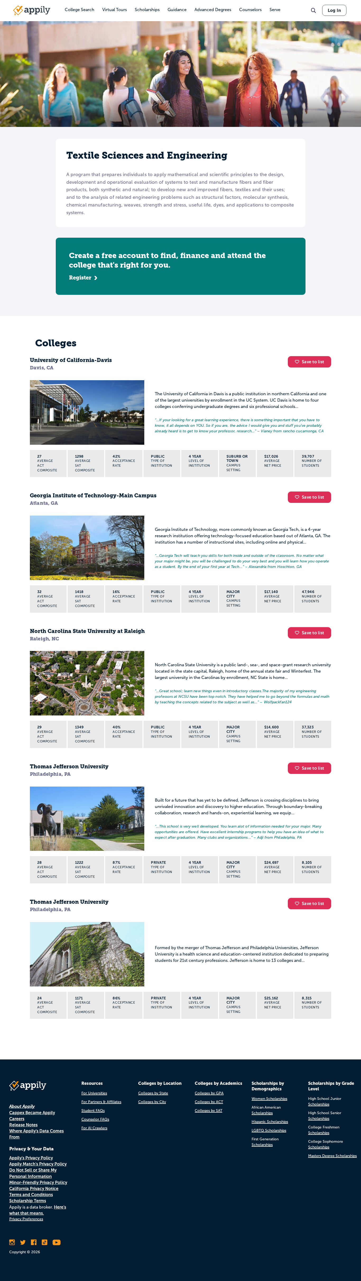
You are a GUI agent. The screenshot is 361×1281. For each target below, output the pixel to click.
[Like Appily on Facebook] (33, 1242)
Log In (334, 10)
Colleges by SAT (208, 1111)
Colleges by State (153, 1093)
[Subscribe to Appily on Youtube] (57, 1242)
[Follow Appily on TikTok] (44, 1242)
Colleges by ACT (209, 1102)
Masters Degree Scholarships (332, 1156)
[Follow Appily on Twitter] (23, 1242)
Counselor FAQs (95, 1119)
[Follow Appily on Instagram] (12, 1242)
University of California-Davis (71, 360)
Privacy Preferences (26, 1219)
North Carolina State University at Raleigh (87, 631)
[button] (298, 362)
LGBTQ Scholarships (269, 1130)
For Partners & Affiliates (101, 1102)
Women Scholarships (269, 1099)
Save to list (313, 362)
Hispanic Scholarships (270, 1122)
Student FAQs (93, 1111)
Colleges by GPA (209, 1093)
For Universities (94, 1093)
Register (80, 277)
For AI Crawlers (94, 1128)
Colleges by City (152, 1102)
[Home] (31, 10)
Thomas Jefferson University (69, 766)
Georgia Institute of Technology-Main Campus (93, 495)
